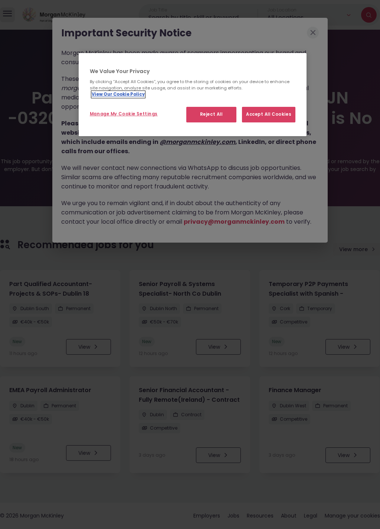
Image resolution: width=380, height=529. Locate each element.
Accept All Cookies (268, 114)
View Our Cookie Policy (118, 94)
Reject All (211, 114)
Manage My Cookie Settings (124, 114)
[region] (193, 95)
